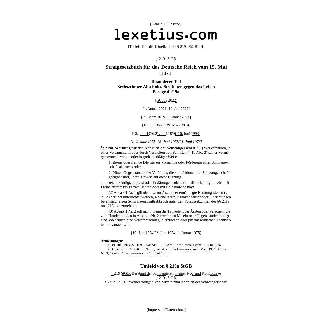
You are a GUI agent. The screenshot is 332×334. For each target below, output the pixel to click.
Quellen (162, 47)
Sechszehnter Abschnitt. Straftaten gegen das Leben (166, 86)
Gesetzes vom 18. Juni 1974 (201, 245)
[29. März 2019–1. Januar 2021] (166, 117)
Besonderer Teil (166, 81)
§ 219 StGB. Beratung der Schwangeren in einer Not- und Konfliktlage (166, 273)
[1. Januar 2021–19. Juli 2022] (166, 109)
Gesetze (174, 24)
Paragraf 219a (166, 91)
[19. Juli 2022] (166, 100)
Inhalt (147, 47)
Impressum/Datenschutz (166, 310)
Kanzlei (157, 24)
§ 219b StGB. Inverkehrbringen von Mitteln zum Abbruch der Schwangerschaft (166, 282)
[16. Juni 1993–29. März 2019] (166, 125)
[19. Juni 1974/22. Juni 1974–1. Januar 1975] (166, 233)
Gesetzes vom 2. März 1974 (196, 249)
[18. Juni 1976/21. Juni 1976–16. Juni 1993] (166, 133)
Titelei (134, 47)
